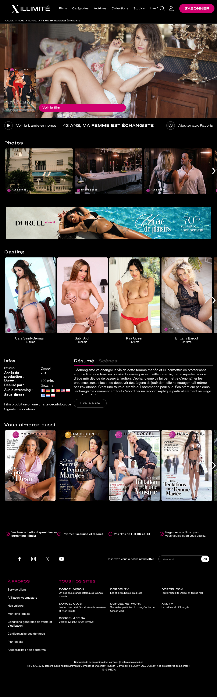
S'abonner (196, 8)
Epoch (111, 665)
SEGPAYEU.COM (141, 665)
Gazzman (48, 385)
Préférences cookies (131, 662)
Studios (139, 8)
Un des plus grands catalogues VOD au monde (81, 593)
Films (63, 8)
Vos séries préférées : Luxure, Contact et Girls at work (132, 607)
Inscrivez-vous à (132, 559)
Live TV (155, 8)
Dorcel (32, 20)
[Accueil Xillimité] (30, 8)
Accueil (9, 20)
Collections (119, 8)
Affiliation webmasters (22, 597)
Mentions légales (19, 613)
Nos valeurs (16, 605)
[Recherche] (162, 8)
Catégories (80, 8)
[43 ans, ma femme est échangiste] (20, 90)
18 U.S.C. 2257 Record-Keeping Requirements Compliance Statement (66, 665)
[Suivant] (214, 171)
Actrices (100, 8)
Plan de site (15, 641)
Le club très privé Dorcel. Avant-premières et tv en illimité (82, 607)
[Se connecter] (171, 8)
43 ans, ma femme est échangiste (60, 20)
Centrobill (122, 665)
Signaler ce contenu (19, 409)
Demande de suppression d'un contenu (96, 662)
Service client (17, 589)
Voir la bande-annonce (36, 125)
